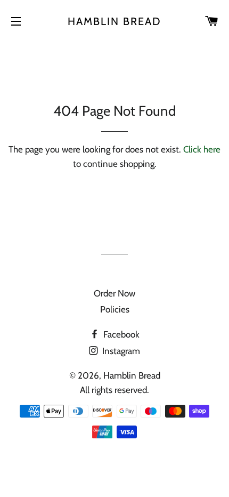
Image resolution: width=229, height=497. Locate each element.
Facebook (120, 334)
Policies (114, 309)
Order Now (114, 293)
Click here (201, 149)
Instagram (120, 351)
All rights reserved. (114, 389)
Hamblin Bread (114, 21)
